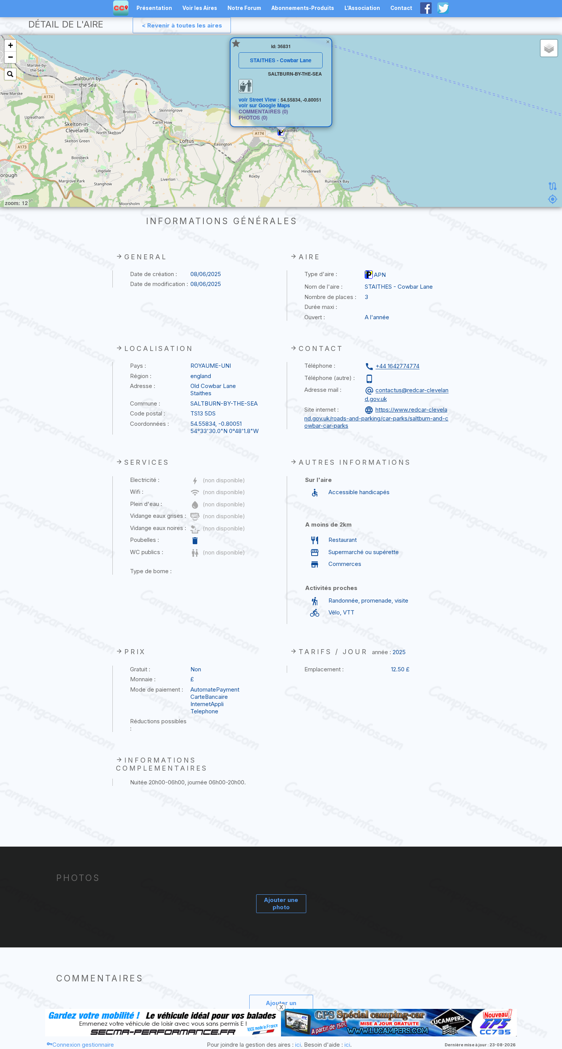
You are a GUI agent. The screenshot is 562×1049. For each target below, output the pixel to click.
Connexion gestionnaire (83, 1044)
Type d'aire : (320, 274)
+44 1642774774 (397, 366)
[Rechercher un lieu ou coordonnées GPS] (10, 74)
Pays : (138, 365)
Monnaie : (143, 679)
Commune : (145, 403)
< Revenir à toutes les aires (182, 25)
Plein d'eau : (146, 504)
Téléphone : (319, 365)
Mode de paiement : (156, 689)
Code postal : (147, 413)
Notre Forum (244, 8)
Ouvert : (314, 317)
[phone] (370, 378)
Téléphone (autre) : (329, 377)
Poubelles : (144, 539)
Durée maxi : (320, 306)
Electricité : (144, 479)
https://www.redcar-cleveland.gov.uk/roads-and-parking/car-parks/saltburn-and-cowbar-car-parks (376, 417)
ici (298, 1044)
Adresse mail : (322, 389)
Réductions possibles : (158, 725)
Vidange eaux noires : (158, 528)
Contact (401, 8)
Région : (140, 376)
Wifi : (136, 491)
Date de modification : (159, 284)
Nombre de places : (330, 297)
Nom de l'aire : (323, 286)
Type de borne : (151, 571)
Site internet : (321, 409)
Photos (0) (253, 117)
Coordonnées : (149, 423)
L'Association (362, 8)
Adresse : (142, 386)
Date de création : (153, 274)
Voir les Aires (199, 8)
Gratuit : (140, 669)
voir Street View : (260, 99)
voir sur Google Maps (264, 105)
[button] (281, 132)
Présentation (154, 8)
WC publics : (146, 552)
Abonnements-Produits (302, 8)
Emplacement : (324, 669)
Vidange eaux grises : (158, 515)
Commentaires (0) (263, 111)
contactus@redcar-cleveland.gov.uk (407, 394)
